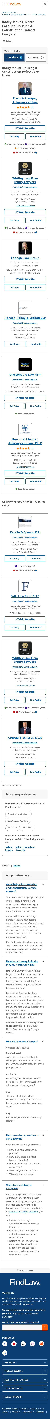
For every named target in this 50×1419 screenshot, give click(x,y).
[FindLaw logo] (15, 4)
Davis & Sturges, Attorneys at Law (25, 100)
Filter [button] (8, 41)
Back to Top (26, 1270)
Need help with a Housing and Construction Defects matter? (21, 888)
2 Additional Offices (25, 467)
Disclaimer (28, 1411)
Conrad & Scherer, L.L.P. (25, 737)
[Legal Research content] (45, 1388)
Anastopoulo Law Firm (25, 374)
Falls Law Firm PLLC (25, 596)
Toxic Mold (12, 827)
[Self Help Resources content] (45, 1380)
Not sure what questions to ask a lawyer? (22, 1137)
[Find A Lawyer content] (45, 1371)
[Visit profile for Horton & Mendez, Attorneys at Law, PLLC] (25, 429)
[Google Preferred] (4, 1353)
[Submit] (45, 1327)
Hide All (16, 865)
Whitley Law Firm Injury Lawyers (25, 180)
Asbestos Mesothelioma (18, 814)
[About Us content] (45, 1362)
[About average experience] (36, 152)
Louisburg (30, 847)
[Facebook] (4, 1343)
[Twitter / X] (23, 1343)
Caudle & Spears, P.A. (25, 532)
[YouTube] (14, 1343)
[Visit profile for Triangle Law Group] (25, 248)
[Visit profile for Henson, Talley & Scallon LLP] (25, 307)
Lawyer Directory (9, 12)
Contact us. (28, 1304)
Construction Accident (18, 821)
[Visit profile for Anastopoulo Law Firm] (25, 364)
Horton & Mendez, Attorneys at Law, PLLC (25, 441)
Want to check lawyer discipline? (19, 1186)
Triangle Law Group (25, 258)
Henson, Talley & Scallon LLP (25, 318)
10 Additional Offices (25, 205)
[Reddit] (41, 1343)
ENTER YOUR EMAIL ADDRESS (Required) (20, 1322)
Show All (6, 865)
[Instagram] (32, 1343)
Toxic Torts (27, 827)
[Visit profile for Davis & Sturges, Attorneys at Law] (25, 88)
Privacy (15, 1411)
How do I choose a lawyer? (22, 1041)
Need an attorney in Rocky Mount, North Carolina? (22, 963)
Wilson (19, 847)
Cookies (40, 1411)
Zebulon (9, 850)
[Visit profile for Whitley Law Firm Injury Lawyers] (25, 168)
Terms (5, 1411)
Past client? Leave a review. (25, 187)
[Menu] (3, 4)
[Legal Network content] (45, 1397)
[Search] (45, 4)
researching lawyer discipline (23, 1211)
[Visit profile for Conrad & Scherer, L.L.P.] (25, 727)
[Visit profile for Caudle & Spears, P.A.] (25, 522)
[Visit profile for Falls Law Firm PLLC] (25, 586)
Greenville (20, 850)
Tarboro (9, 847)
